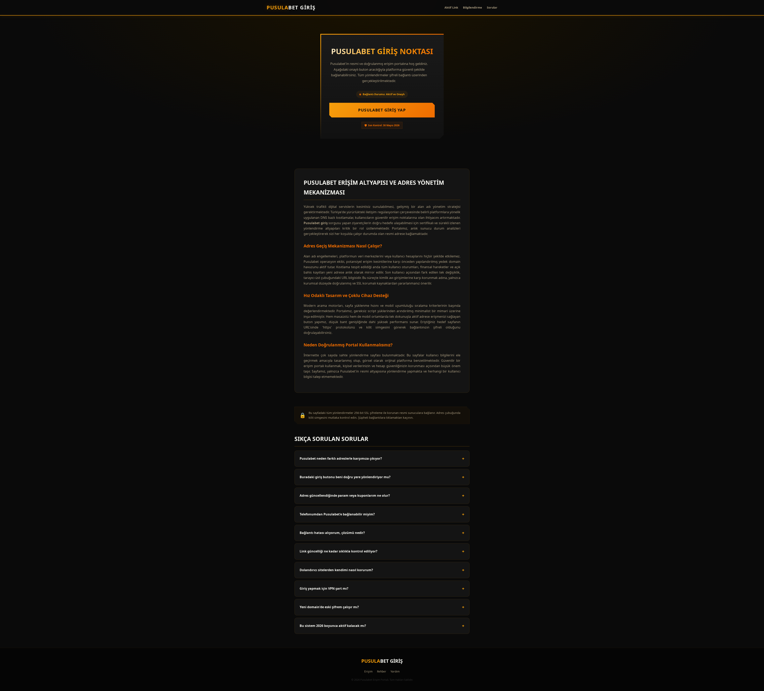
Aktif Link (451, 7)
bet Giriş (291, 7)
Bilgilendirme (472, 7)
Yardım (395, 671)
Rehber (381, 671)
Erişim (368, 671)
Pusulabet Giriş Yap (382, 110)
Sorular (492, 7)
